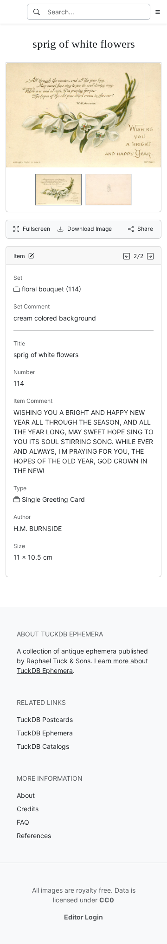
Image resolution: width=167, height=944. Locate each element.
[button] (155, 12)
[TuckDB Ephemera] (12, 12)
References (34, 835)
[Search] (36, 11)
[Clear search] (144, 11)
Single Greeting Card (53, 499)
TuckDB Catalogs (43, 746)
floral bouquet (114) (51, 289)
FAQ (23, 822)
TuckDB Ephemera (45, 733)
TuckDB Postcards (45, 719)
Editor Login (83, 917)
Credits (28, 809)
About (26, 795)
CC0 (106, 900)
